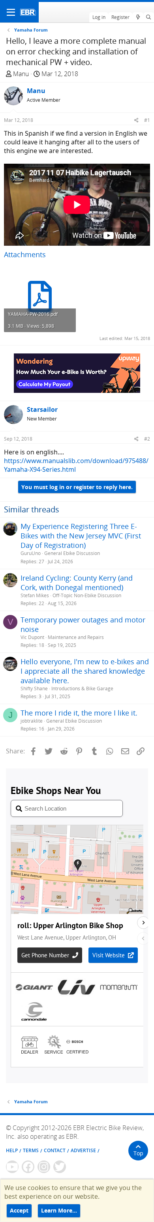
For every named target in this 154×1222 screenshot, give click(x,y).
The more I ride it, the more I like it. (79, 713)
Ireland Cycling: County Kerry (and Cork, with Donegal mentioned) (77, 582)
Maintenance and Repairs (76, 637)
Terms (31, 1150)
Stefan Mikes (35, 595)
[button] (11, 12)
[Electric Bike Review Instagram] (44, 1166)
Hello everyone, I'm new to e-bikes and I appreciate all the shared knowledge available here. (85, 671)
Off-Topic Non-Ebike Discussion (87, 595)
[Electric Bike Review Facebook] (28, 1166)
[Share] (136, 120)
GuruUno (31, 553)
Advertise (83, 1150)
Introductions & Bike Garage (82, 688)
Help (12, 1150)
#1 (147, 120)
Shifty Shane (34, 688)
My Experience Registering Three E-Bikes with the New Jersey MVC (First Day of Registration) (81, 535)
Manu (21, 73)
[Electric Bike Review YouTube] (12, 1166)
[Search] (148, 17)
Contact (55, 1150)
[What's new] (137, 17)
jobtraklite (32, 721)
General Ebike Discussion (72, 553)
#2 (147, 438)
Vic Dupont (32, 637)
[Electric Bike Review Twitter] (59, 1166)
